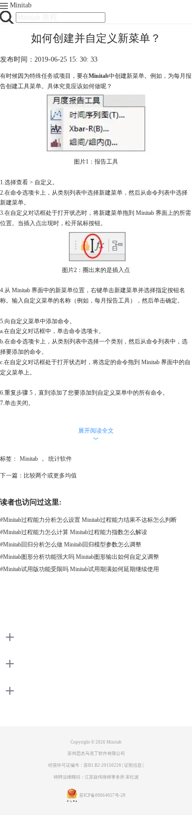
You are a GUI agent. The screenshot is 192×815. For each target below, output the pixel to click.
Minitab (21, 5)
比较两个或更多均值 (50, 475)
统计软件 (60, 458)
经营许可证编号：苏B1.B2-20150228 (84, 765)
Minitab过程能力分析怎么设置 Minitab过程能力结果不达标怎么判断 (88, 519)
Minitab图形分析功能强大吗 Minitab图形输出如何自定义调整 (79, 556)
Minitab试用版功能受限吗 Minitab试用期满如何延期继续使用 (79, 569)
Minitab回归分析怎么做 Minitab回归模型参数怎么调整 (70, 544)
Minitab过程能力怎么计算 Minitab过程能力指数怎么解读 (73, 532)
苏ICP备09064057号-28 (102, 795)
